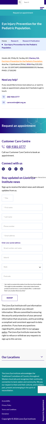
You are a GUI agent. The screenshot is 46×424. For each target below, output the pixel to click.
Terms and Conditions (9, 409)
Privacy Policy (6, 405)
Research (14, 41)
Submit (20, 2)
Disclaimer (5, 414)
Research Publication (31, 41)
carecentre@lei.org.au (16, 102)
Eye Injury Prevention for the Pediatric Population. (22, 61)
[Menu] (42, 9)
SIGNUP (10, 298)
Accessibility (6, 401)
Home (4, 41)
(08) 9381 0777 (13, 97)
